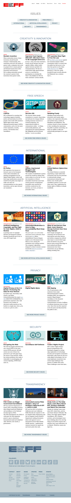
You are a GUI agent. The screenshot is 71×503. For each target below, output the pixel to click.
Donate (64, 3)
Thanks (52, 495)
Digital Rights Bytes (32, 288)
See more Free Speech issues (35, 138)
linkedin (44, 462)
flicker (39, 462)
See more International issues (35, 195)
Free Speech (47, 20)
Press (10, 480)
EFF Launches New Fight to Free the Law (56, 57)
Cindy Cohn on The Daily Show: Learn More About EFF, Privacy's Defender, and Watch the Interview (56, 404)
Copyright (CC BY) (14, 495)
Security (27, 26)
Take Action (49, 3)
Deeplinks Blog (29, 54)
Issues (37, 3)
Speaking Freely (53, 113)
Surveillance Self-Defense (34, 344)
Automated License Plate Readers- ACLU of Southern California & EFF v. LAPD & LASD (34, 404)
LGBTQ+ (6, 113)
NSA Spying (51, 288)
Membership (11, 478)
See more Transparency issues (35, 434)
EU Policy (7, 168)
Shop (59, 3)
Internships (18, 480)
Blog (32, 474)
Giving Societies (49, 479)
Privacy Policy (40, 495)
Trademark (26, 495)
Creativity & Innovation (28, 20)
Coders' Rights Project (55, 344)
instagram (22, 462)
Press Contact (42, 474)
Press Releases (34, 475)
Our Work (43, 3)
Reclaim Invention (10, 56)
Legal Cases (34, 478)
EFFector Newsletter (33, 483)
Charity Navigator (30, 466)
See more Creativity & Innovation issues (35, 83)
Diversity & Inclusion (18, 486)
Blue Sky (28, 462)
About (33, 3)
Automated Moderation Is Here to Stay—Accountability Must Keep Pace (35, 228)
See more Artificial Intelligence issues (35, 258)
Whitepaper (7, 286)
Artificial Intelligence (38, 23)
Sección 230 (29, 113)
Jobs (17, 482)
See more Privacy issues (35, 314)
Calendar (18, 474)
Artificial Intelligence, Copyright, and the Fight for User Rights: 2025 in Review (12, 228)
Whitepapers (34, 480)
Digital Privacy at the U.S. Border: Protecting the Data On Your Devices (13, 289)
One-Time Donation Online (50, 477)
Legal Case (6, 400)
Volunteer (18, 475)
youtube (33, 462)
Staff (17, 483)
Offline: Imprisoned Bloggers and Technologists (32, 170)
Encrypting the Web (11, 344)
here (33, 236)
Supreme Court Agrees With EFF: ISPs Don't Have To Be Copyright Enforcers (35, 57)
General (10, 474)
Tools (55, 3)
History (17, 478)
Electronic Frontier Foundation (14, 5)
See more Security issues (35, 372)
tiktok (50, 462)
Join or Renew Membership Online (50, 474)
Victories (18, 477)
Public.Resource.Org (52, 68)
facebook (16, 462)
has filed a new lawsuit (56, 60)
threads (55, 462)
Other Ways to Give (50, 485)
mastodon (11, 462)
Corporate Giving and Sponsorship (51, 482)
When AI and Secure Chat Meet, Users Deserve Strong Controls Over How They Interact (57, 228)
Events (32, 477)
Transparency (41, 26)
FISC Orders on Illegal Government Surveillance (13, 403)
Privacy (54, 23)
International (19, 23)
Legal (10, 475)
